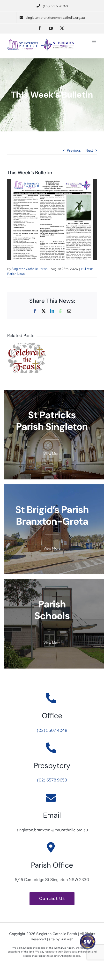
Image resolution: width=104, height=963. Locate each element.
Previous (74, 150)
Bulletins (87, 269)
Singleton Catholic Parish (29, 269)
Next (89, 150)
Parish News (16, 274)
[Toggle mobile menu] (94, 41)
